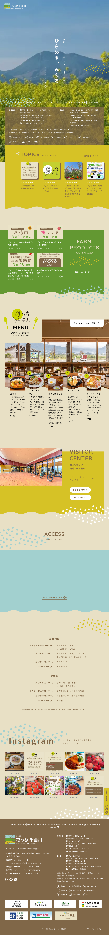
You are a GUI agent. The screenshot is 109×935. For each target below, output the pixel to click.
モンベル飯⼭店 (80, 497)
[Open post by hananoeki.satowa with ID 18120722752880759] (54, 785)
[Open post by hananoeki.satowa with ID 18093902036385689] (34, 761)
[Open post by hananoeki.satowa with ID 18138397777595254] (74, 761)
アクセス (64, 102)
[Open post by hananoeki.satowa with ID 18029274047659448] (94, 785)
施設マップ (22, 102)
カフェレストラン (39, 102)
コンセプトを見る (45, 75)
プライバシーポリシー (95, 929)
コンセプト (12, 102)
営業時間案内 (106, 796)
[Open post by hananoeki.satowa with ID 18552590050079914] (54, 761)
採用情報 (53, 827)
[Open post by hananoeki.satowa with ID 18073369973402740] (94, 761)
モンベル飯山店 (92, 102)
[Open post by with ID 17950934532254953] (14, 761)
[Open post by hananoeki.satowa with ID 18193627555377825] (34, 785)
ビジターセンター (53, 102)
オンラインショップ (76, 102)
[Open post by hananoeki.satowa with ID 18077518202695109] (74, 785)
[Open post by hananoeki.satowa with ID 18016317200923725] (14, 785)
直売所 (29, 102)
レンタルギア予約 (80, 490)
